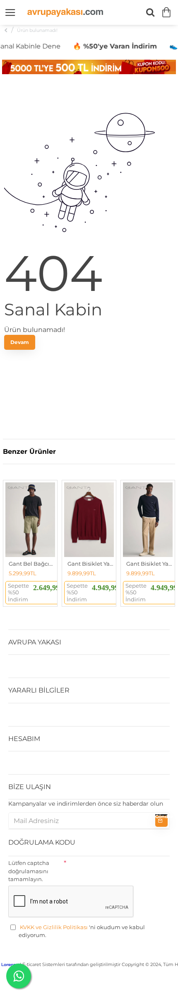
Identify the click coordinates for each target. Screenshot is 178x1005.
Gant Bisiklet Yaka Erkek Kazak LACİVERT (149, 563)
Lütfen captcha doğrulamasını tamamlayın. (28, 871)
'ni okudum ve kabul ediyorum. (82, 931)
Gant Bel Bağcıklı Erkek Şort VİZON (32, 563)
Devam (19, 342)
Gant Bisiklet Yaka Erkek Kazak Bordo (90, 563)
